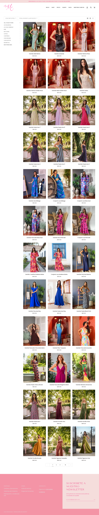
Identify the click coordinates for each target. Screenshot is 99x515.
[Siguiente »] (71, 465)
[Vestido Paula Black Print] (83, 294)
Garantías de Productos (10, 491)
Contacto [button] (42, 486)
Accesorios (7, 25)
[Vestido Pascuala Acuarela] (83, 331)
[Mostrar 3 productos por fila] (90, 18)
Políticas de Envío (26, 488)
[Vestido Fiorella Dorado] (34, 441)
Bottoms (6, 31)
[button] (53, 7)
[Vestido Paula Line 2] (83, 147)
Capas (6, 33)
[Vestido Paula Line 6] (59, 110)
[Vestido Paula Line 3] (59, 147)
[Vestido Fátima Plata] (83, 37)
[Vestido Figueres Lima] (83, 441)
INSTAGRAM (49, 489)
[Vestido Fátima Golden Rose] (34, 73)
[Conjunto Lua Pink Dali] (83, 221)
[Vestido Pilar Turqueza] (59, 331)
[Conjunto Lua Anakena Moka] (59, 257)
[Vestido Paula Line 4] (34, 147)
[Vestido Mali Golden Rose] (59, 73)
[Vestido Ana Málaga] (34, 184)
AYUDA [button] (23, 486)
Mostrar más (8, 44)
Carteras (7, 36)
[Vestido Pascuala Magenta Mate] (59, 368)
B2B (5, 29)
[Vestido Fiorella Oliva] (83, 404)
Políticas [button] (7, 486)
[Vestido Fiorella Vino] (59, 404)
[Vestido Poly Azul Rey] (34, 294)
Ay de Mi (7, 512)
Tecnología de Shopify (20, 512)
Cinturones (7, 38)
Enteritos (7, 42)
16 (65, 465)
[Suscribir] (93, 499)
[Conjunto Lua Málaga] (59, 184)
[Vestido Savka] (83, 73)
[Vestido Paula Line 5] (83, 110)
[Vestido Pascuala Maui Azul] (34, 221)
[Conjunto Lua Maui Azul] (83, 184)
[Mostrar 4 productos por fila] (93, 18)
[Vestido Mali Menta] (34, 37)
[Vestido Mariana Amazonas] (83, 368)
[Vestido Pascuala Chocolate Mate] (34, 331)
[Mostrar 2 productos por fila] (87, 18)
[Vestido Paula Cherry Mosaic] (34, 368)
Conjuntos (7, 40)
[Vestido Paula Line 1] (34, 404)
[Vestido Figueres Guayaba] (59, 441)
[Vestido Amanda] (59, 37)
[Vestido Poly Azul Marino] (83, 257)
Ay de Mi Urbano (8, 27)
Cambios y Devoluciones (11, 488)
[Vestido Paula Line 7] (34, 110)
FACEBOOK (42, 492)
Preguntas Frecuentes (27, 491)
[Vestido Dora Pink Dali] (59, 221)
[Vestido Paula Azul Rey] (59, 294)
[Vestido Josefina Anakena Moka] (34, 257)
